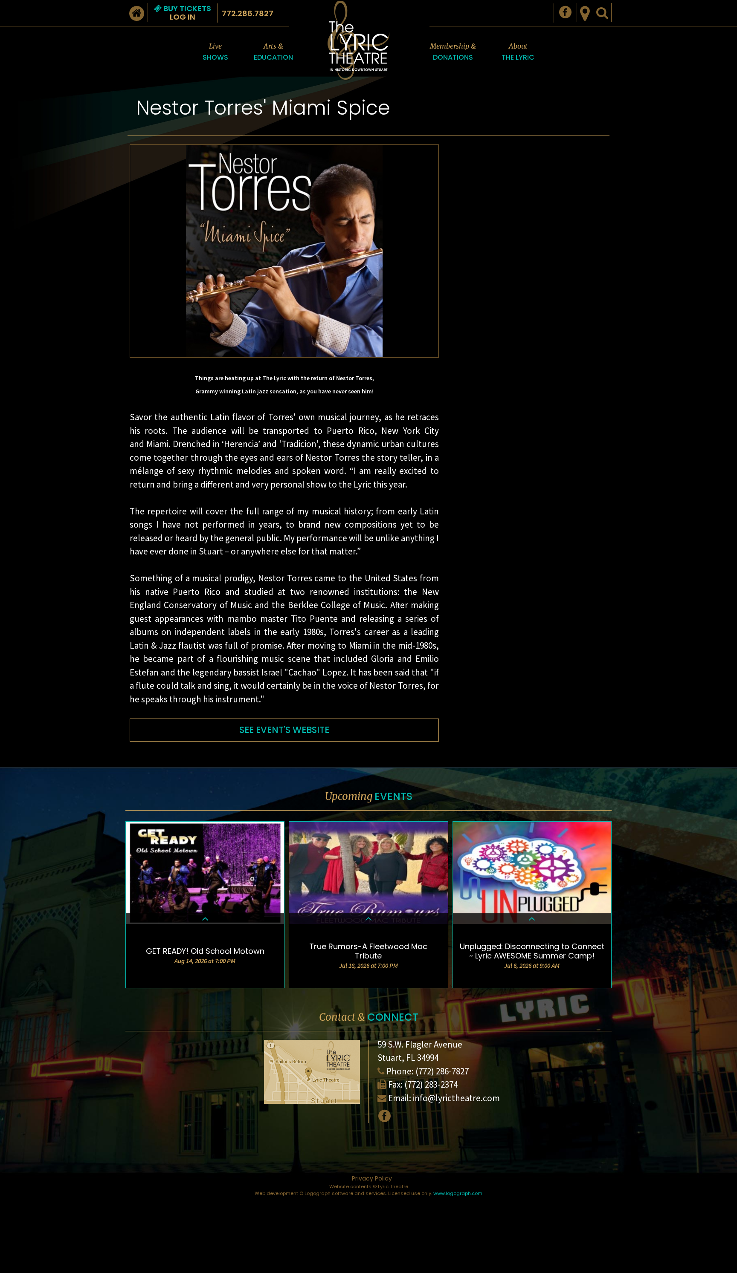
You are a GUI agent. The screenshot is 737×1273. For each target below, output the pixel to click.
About (518, 52)
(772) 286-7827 (442, 1071)
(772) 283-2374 (431, 1084)
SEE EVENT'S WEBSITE (284, 730)
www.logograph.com (457, 1193)
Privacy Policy (372, 1178)
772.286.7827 (247, 13)
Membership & (453, 52)
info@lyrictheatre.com (456, 1098)
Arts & (273, 52)
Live (215, 52)
